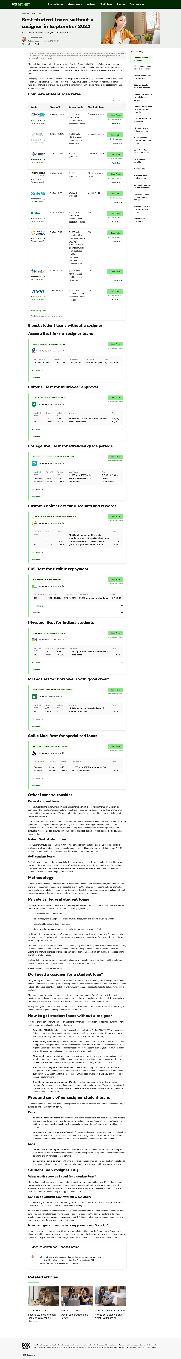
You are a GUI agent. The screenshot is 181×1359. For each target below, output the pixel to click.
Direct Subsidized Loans (38, 821)
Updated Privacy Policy (133, 1347)
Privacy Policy (41, 311)
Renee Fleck (34, 44)
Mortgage (91, 3)
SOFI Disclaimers (29, 1355)
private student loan (47, 1103)
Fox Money (25, 13)
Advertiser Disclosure (119, 101)
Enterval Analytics (73, 986)
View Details (116, 124)
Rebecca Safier (36, 37)
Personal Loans (55, 3)
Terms (33, 311)
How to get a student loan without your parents (108, 1316)
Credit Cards (106, 3)
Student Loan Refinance (110, 1310)
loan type (99, 1182)
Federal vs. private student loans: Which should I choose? (42, 1318)
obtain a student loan (62, 1025)
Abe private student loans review (74, 1316)
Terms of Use (117, 1347)
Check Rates (116, 115)
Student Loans (75, 3)
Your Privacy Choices (149, 1347)
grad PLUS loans (46, 937)
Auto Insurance (137, 3)
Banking (121, 3)
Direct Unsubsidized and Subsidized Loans (103, 1033)
